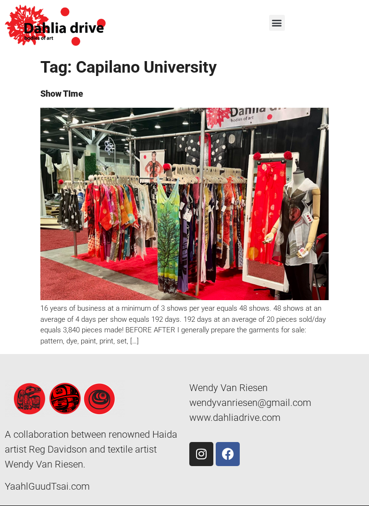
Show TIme (61, 94)
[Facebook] (228, 454)
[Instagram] (201, 454)
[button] (277, 23)
